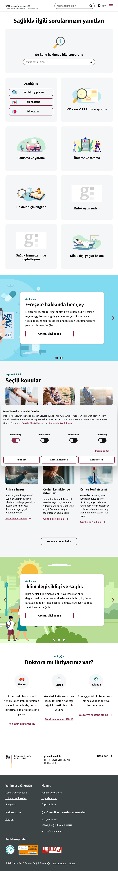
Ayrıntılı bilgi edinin (49, 333)
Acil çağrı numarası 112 (22, 723)
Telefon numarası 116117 (59, 719)
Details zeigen (102, 451)
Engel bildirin (48, 804)
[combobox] (70, 6)
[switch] (44, 440)
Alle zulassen (96, 459)
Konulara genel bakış (59, 541)
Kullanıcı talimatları (16, 798)
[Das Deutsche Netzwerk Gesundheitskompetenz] (28, 850)
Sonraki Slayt (113, 318)
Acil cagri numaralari (52, 831)
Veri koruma (59, 863)
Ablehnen (21, 459)
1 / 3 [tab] (54, 639)
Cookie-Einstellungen (33, 423)
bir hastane (33, 101)
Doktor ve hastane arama (93, 715)
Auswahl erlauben (59, 459)
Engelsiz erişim (49, 798)
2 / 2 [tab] (61, 358)
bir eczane (33, 111)
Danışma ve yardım (51, 792)
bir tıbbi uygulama (33, 92)
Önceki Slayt (5, 318)
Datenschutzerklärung (60, 423)
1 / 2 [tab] (56, 358)
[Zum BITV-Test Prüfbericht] (52, 850)
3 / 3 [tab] (63, 639)
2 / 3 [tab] (59, 639)
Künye (72, 863)
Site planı (10, 804)
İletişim (9, 819)
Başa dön (103, 756)
